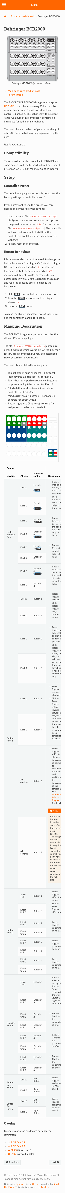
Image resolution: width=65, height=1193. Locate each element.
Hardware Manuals (22, 16)
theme (35, 1184)
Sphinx (19, 1184)
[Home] (5, 16)
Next (54, 1162)
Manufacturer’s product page (24, 91)
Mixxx (34, 5)
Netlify (45, 1187)
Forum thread (15, 95)
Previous (13, 1162)
